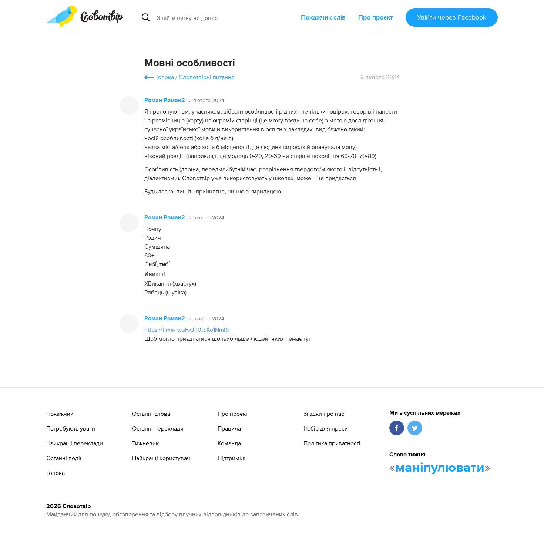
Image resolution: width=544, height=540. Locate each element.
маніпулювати (439, 468)
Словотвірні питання (207, 77)
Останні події (63, 458)
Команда (229, 443)
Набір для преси (325, 428)
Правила (229, 428)
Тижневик (145, 443)
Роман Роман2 (164, 101)
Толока (164, 77)
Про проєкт (375, 17)
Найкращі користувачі (162, 458)
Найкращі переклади (74, 443)
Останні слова (151, 413)
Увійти (451, 17)
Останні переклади (158, 428)
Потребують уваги (70, 428)
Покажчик (59, 413)
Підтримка (231, 458)
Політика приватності (331, 443)
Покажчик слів (323, 17)
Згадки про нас (323, 413)
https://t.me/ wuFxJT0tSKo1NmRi (186, 329)
